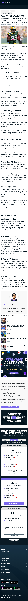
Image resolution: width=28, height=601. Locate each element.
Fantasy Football (5, 10)
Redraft (12, 10)
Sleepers (3, 555)
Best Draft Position (5, 558)
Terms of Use (14, 595)
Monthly (5, 440)
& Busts (7, 556)
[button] (14, 457)
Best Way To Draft (5, 553)
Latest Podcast (4, 560)
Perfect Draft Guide (5, 551)
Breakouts (3, 556)
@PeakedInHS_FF (10, 24)
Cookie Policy (21, 595)
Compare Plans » (14, 540)
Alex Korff (4, 24)
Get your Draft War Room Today (10, 406)
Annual (22, 440)
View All (25, 315)
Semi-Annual (14, 440)
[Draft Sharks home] (6, 3)
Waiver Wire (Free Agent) (7, 13)
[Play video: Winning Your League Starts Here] (14, 417)
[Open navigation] (25, 2)
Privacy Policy (4, 595)
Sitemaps (9, 595)
